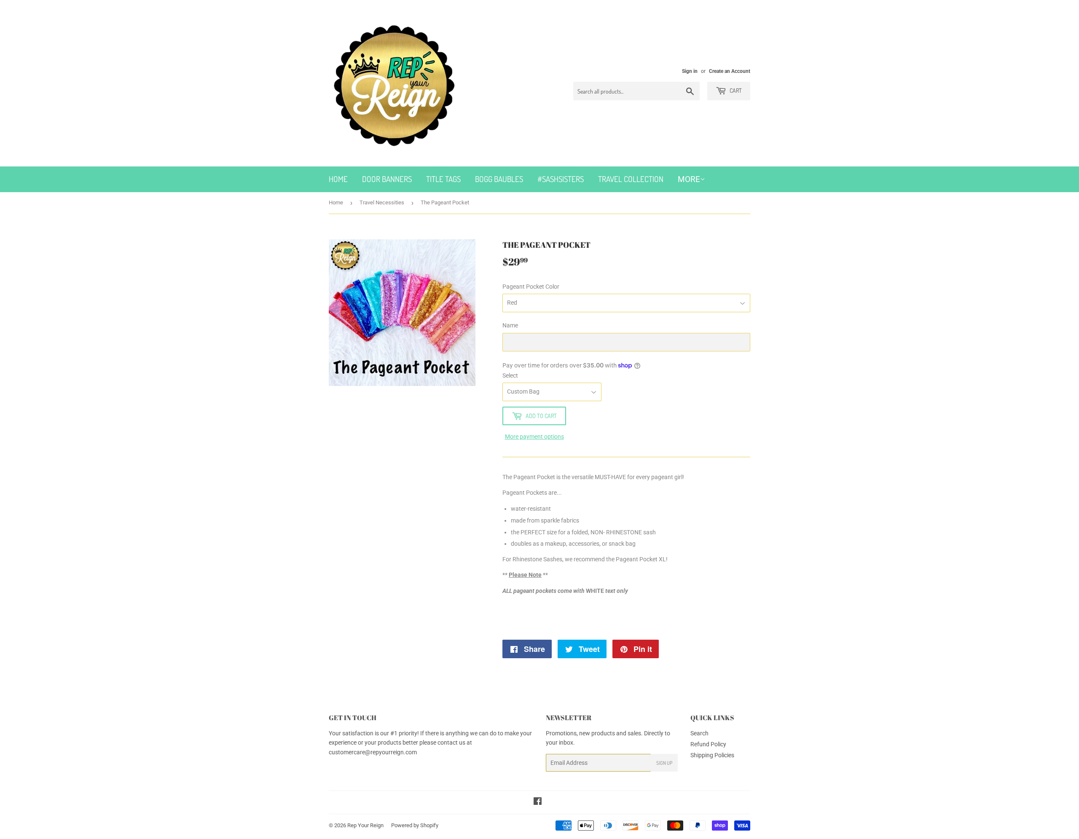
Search (699, 733)
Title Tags (443, 179)
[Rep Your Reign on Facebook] (537, 802)
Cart (735, 90)
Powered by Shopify (414, 825)
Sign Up (664, 763)
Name (510, 325)
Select (510, 375)
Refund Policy (708, 744)
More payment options (534, 436)
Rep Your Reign (365, 825)
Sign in (690, 71)
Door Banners (387, 179)
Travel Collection (630, 179)
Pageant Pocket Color (530, 286)
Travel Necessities (382, 202)
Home (338, 179)
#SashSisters (560, 179)
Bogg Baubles (499, 179)
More (689, 179)
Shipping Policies (712, 755)
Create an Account (729, 71)
